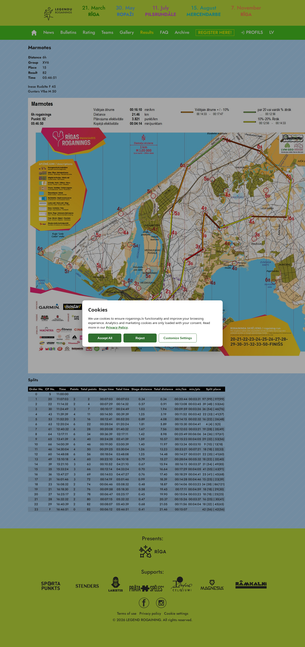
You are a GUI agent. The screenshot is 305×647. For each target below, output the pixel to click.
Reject (140, 338)
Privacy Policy (117, 327)
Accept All (105, 338)
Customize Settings (177, 338)
